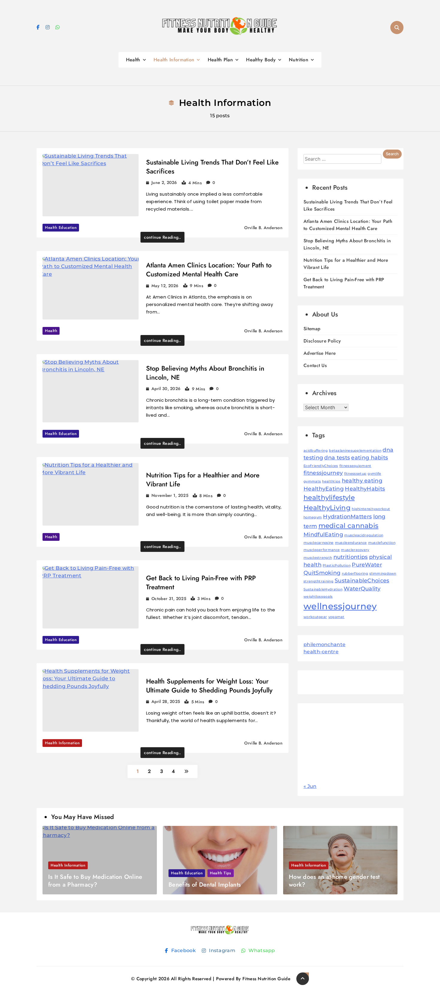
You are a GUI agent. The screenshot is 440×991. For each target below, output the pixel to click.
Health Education (61, 227)
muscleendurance (351, 543)
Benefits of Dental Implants (205, 884)
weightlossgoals (318, 597)
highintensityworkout (371, 509)
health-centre (321, 651)
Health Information (174, 59)
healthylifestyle (329, 497)
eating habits (369, 457)
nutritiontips (350, 557)
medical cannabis (348, 525)
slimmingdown (382, 574)
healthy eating (362, 480)
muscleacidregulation (363, 535)
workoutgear (315, 617)
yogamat (336, 617)
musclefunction (381, 543)
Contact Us (315, 365)
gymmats (312, 481)
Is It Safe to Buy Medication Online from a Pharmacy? (95, 881)
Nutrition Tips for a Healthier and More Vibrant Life (203, 479)
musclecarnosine (319, 543)
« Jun (310, 786)
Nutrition (298, 59)
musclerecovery (355, 550)
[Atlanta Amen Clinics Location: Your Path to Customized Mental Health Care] (91, 288)
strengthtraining (318, 581)
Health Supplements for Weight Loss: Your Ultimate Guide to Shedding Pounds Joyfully (209, 685)
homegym (313, 517)
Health (133, 59)
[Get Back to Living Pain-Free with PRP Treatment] (91, 597)
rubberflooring (355, 574)
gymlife (374, 474)
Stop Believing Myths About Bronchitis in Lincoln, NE (205, 372)
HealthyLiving (327, 507)
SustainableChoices (362, 580)
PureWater (367, 564)
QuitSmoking (322, 573)
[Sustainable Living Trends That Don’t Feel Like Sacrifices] (91, 185)
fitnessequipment (355, 466)
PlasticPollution (337, 565)
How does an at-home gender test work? (334, 881)
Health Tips (220, 873)
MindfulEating (323, 534)
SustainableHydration (323, 589)
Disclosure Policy (322, 340)
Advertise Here (320, 353)
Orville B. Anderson (263, 228)
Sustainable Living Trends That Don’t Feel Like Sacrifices (212, 166)
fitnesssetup (355, 474)
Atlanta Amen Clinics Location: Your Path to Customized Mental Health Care (208, 269)
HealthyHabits (365, 488)
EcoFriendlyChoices (321, 466)
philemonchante (324, 644)
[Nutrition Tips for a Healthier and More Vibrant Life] (91, 494)
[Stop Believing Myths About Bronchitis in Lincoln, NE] (91, 391)
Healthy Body (261, 59)
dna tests (337, 457)
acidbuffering (316, 451)
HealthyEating (324, 488)
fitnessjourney (323, 473)
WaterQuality (362, 588)
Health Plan (220, 59)
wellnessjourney (340, 606)
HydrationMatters (347, 516)
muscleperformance (322, 550)
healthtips (331, 481)
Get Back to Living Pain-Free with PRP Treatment (201, 582)
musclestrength (318, 558)
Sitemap (312, 328)
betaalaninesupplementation (355, 451)
